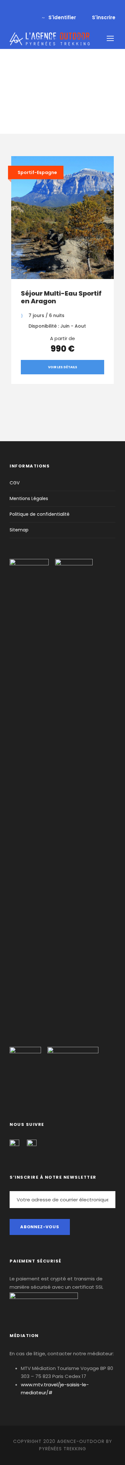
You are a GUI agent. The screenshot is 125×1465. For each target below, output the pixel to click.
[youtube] (22, 10)
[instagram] (33, 10)
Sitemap (19, 530)
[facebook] (11, 10)
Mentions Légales (29, 498)
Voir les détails (62, 367)
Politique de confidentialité (40, 514)
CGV (15, 483)
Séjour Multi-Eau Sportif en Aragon (61, 297)
